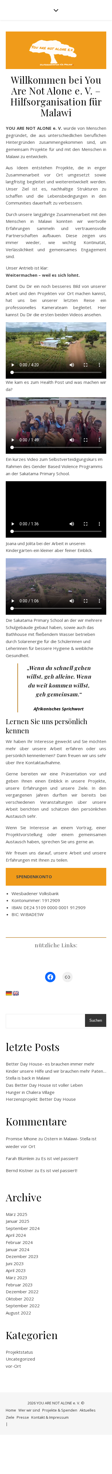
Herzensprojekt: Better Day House (41, 1099)
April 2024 (16, 1235)
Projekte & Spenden (59, 1410)
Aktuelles (88, 1410)
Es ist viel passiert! (59, 1158)
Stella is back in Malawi (28, 1078)
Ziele (10, 1417)
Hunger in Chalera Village (30, 1092)
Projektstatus (19, 1352)
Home (11, 1410)
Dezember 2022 (22, 1291)
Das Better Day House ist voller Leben (44, 1085)
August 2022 (18, 1313)
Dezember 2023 (22, 1256)
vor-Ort (13, 1366)
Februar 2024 (19, 1242)
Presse (23, 1417)
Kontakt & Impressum (50, 1417)
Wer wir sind (29, 1410)
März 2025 (16, 1214)
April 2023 (16, 1270)
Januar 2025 (17, 1221)
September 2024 (23, 1228)
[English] (16, 993)
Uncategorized (20, 1359)
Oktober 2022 (20, 1299)
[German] (9, 993)
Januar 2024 (17, 1249)
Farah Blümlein (20, 1158)
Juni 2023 (15, 1263)
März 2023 (16, 1277)
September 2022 (23, 1305)
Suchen (95, 1020)
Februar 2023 (19, 1285)
